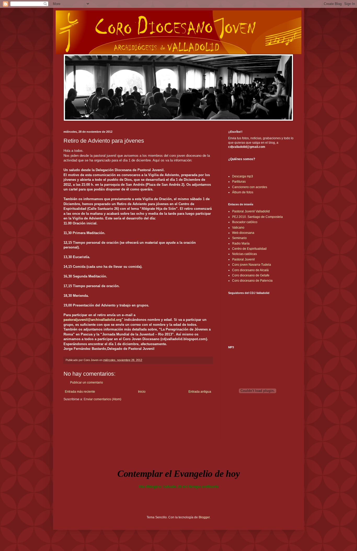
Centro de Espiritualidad (249, 249)
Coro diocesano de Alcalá (250, 270)
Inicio (142, 391)
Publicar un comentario (86, 382)
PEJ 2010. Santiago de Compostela (257, 217)
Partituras (239, 181)
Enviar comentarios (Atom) (102, 399)
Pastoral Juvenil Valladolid (251, 211)
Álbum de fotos (242, 192)
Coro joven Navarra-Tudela (251, 264)
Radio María (241, 243)
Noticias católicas (244, 254)
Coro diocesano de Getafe (250, 275)
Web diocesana (243, 233)
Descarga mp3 (242, 176)
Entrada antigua (199, 391)
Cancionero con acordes (249, 187)
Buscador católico (244, 222)
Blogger (204, 517)
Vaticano (238, 227)
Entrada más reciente (80, 391)
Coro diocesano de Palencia (252, 280)
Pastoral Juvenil (243, 259)
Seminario (239, 238)
